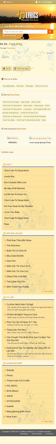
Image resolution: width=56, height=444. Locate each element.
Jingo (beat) (25, 102)
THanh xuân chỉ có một (18, 381)
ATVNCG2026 (13, 401)
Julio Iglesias (21, 191)
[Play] (4, 53)
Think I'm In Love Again (11, 102)
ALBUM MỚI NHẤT (14, 363)
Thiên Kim (20, 86)
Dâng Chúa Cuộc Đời (17, 276)
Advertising (24, 434)
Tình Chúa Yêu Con (16, 281)
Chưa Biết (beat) (8, 86)
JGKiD (10, 396)
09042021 (12, 142)
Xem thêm (48, 291)
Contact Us (49, 434)
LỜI (18, 26)
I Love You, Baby (9, 120)
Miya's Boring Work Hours (19, 411)
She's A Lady (35, 102)
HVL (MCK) (12, 386)
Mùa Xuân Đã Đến (15, 256)
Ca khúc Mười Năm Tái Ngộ (20, 304)
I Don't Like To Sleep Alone (12, 106)
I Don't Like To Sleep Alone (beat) (28, 120)
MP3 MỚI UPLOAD (14, 233)
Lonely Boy (28, 109)
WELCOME (45, 2)
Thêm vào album (23, 69)
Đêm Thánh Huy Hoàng (18, 287)
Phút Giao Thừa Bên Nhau (19, 240)
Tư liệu (10, 297)
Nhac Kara (12, 417)
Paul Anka (15, 44)
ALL (6, 26)
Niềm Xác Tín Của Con (17, 271)
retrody (10, 370)
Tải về (8, 69)
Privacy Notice (37, 434)
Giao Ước (11, 261)
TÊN (12, 26)
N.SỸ (31, 26)
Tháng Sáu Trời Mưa (16, 330)
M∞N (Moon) (12, 391)
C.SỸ (25, 26)
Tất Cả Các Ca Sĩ (41, 86)
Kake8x (10, 406)
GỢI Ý (9, 164)
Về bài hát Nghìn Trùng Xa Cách (22, 314)
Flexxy (10, 375)
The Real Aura (13, 245)
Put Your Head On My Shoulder (35, 116)
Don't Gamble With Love (42, 109)
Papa (44, 120)
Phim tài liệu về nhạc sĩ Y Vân (22, 322)
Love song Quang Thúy (40, 142)
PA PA (3, 44)
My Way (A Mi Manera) (11, 113)
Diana (47, 106)
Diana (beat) (28, 106)
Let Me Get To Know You (29, 113)
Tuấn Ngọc (29, 86)
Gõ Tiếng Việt (11, 35)
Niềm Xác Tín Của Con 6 (18, 266)
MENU (8, 2)
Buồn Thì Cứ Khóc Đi (17, 251)
